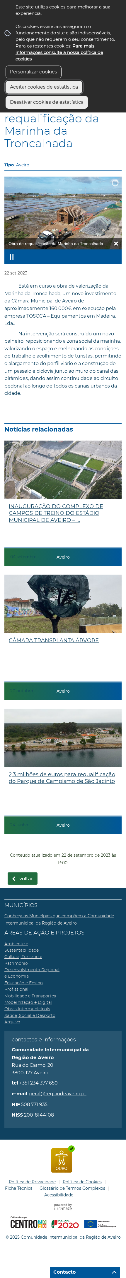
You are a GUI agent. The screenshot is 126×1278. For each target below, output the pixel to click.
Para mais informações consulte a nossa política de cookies (59, 52)
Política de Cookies (82, 1181)
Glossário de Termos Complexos (72, 1188)
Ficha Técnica (19, 1188)
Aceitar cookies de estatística (44, 87)
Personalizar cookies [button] (33, 72)
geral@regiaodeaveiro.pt (57, 1093)
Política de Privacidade (32, 1181)
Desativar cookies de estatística (47, 102)
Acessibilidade (58, 1195)
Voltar (26, 878)
